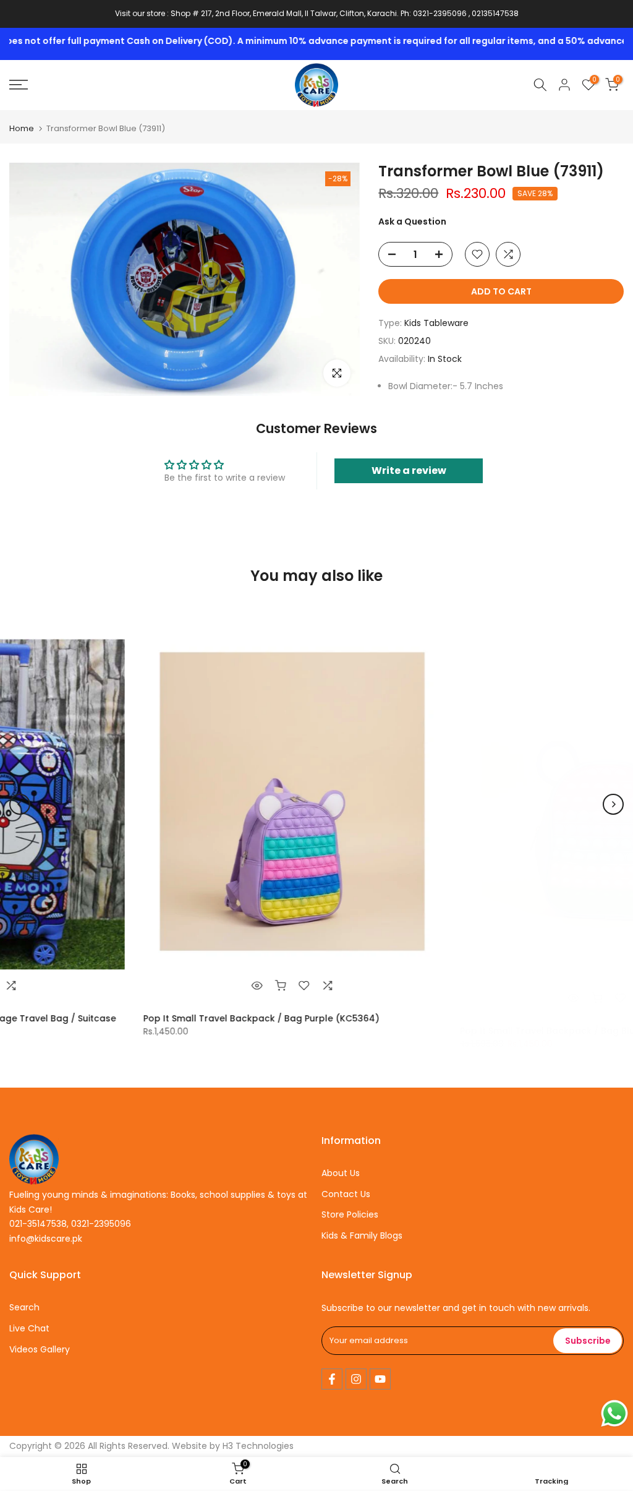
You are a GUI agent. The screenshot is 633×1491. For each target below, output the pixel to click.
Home (21, 128)
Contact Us (345, 1194)
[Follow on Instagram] (356, 1379)
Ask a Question (412, 221)
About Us (340, 1173)
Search (24, 1307)
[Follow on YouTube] (380, 1379)
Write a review (409, 470)
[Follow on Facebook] (331, 1379)
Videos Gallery (39, 1349)
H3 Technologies (258, 1446)
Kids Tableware (436, 323)
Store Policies (349, 1214)
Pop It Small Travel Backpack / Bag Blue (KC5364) (180, 1018)
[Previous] (19, 804)
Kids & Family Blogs (361, 1235)
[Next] (613, 804)
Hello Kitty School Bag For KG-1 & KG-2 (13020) (489, 1018)
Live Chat (29, 1328)
